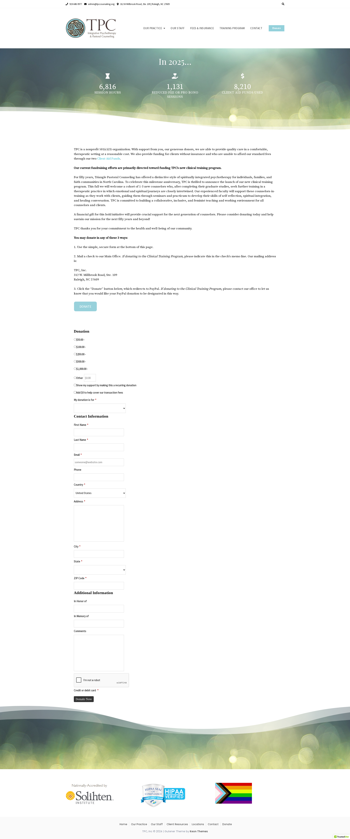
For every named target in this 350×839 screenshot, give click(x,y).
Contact (256, 28)
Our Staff (178, 28)
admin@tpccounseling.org (101, 4)
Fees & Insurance (202, 28)
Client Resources (177, 824)
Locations (198, 824)
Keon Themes (199, 831)
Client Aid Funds (108, 159)
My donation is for (85, 400)
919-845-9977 (75, 4)
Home (123, 824)
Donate (276, 28)
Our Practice (152, 28)
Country (79, 484)
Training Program (232, 28)
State (78, 561)
